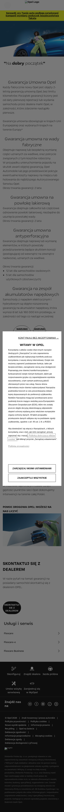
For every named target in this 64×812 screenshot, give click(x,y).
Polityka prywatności (18, 446)
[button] (38, 338)
